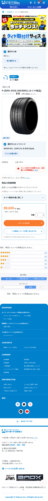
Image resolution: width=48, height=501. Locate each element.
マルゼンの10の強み (30, 347)
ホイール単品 (8, 319)
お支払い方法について (30, 387)
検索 (30, 287)
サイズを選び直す (11, 153)
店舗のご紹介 (28, 391)
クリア (40, 287)
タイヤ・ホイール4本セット (12, 315)
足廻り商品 (7, 326)
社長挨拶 (6, 363)
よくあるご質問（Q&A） (31, 384)
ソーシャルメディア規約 (11, 369)
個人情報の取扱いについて (32, 366)
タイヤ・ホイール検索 (34, 7)
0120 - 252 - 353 (17, 445)
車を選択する (11, 61)
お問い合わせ (8, 384)
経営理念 (26, 359)
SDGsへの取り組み (30, 363)
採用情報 (6, 372)
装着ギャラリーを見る (10, 347)
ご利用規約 (7, 366)
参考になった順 (39, 279)
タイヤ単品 (27, 315)
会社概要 (6, 359)
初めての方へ (14, 7)
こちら (35, 170)
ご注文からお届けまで (10, 391)
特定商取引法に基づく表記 (32, 369)
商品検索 (10, 12)
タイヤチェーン (8, 335)
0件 (45, 253)
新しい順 (8, 279)
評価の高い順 (24, 279)
